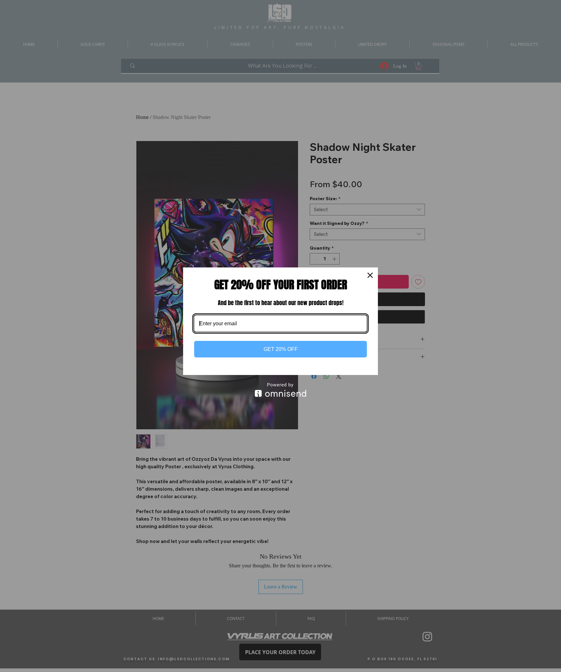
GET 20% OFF (281, 349)
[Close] (370, 275)
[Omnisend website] (280, 390)
